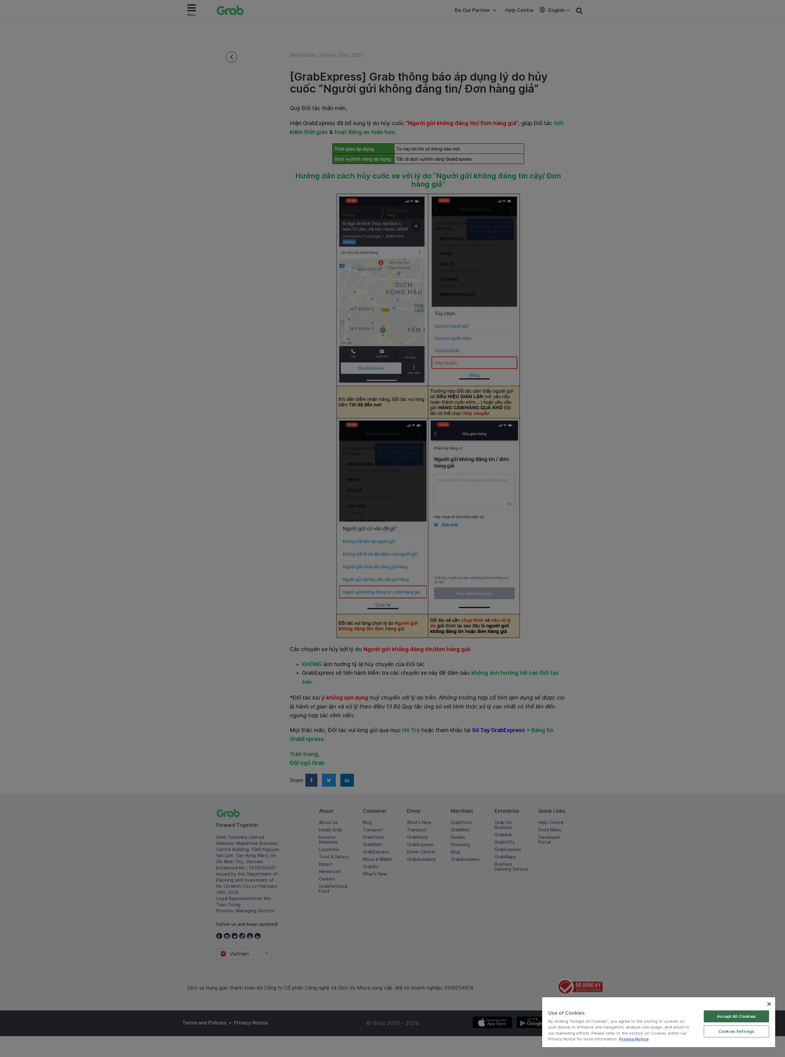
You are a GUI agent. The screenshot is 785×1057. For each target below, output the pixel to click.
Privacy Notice (634, 1038)
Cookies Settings (736, 1031)
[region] (658, 1022)
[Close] (769, 1004)
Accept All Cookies (736, 1016)
